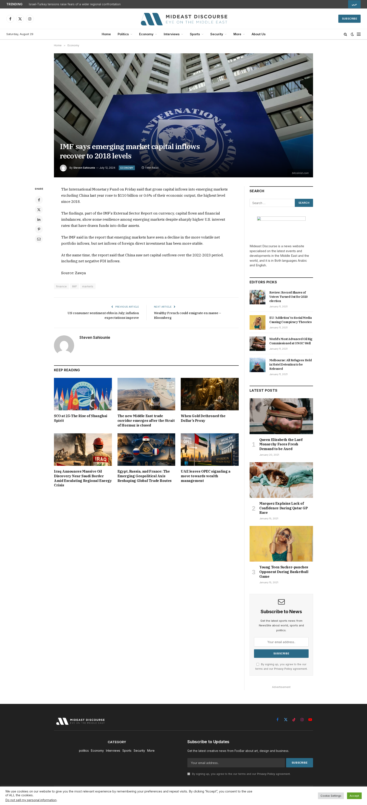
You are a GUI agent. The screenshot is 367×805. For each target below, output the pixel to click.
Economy (146, 34)
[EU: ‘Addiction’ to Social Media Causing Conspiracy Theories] (257, 322)
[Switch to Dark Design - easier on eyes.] (352, 34)
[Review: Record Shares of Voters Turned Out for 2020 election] (257, 297)
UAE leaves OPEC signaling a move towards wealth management (205, 476)
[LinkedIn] (39, 219)
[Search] (345, 34)
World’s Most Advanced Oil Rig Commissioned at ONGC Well (290, 341)
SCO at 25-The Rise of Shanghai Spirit (80, 418)
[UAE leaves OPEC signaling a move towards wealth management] (210, 449)
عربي (354, 4)
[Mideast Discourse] (183, 18)
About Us (258, 34)
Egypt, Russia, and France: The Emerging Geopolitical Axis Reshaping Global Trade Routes (144, 476)
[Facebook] (39, 200)
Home (106, 34)
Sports (195, 34)
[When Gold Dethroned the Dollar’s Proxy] (210, 394)
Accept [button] (354, 795)
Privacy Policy (283, 668)
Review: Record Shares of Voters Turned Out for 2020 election (288, 297)
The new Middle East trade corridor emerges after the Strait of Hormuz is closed (146, 420)
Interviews (171, 34)
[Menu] (359, 34)
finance (61, 286)
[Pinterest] (39, 229)
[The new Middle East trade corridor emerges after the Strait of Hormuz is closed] (146, 394)
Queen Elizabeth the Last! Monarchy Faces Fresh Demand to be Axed (281, 444)
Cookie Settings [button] (330, 795)
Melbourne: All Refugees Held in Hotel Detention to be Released (290, 364)
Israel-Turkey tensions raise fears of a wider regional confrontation (75, 4)
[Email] (39, 239)
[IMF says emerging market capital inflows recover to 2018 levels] (183, 115)
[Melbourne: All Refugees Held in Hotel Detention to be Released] (257, 365)
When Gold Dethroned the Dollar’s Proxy (203, 418)
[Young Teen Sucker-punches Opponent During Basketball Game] (281, 544)
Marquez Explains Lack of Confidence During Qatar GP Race (283, 508)
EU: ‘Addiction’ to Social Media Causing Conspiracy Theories (290, 320)
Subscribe (349, 18)
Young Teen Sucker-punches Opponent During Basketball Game (283, 572)
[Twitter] (39, 210)
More (237, 34)
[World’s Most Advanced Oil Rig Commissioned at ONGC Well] (257, 343)
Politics (123, 34)
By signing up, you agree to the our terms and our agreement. (241, 773)
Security (216, 34)
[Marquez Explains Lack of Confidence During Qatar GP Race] (281, 480)
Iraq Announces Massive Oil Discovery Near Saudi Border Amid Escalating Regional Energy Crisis (83, 478)
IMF (74, 286)
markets (87, 286)
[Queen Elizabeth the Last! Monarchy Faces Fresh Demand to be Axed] (281, 416)
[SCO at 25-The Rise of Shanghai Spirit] (83, 394)
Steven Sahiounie (84, 167)
